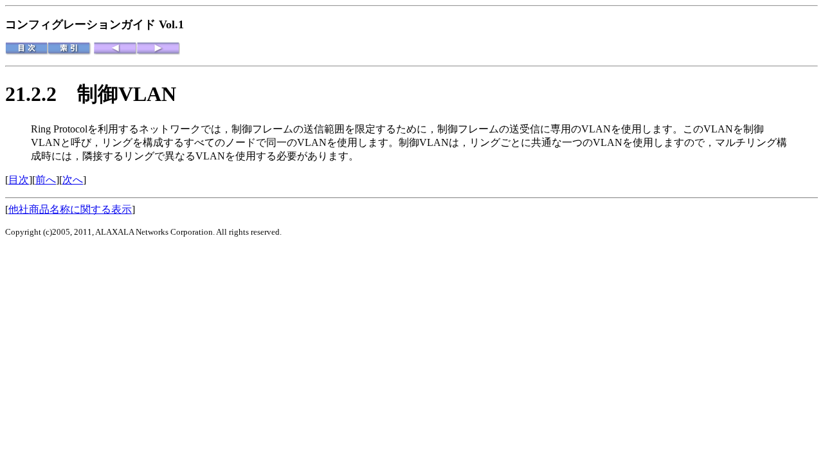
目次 (18, 179)
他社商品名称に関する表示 (70, 209)
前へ (45, 179)
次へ (72, 179)
